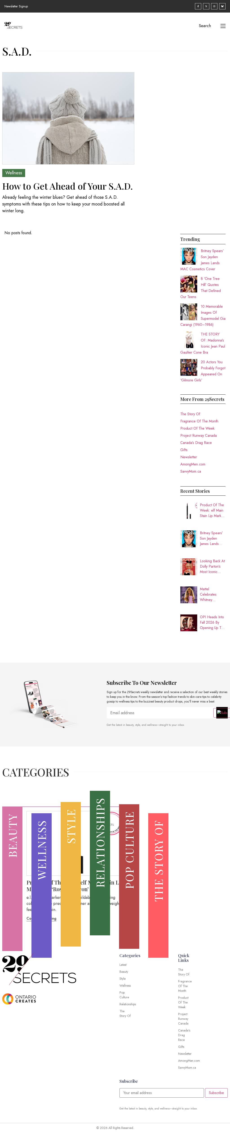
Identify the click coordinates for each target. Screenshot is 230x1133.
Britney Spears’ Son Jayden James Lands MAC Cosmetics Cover (212, 538)
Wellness (13, 173)
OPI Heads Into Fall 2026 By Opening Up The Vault (212, 622)
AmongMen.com (192, 464)
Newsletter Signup (16, 6)
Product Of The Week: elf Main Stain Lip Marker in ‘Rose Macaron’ (212, 510)
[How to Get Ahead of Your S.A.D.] (68, 118)
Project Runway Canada (198, 435)
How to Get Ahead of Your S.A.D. (67, 186)
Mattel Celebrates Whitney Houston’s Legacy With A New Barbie (211, 594)
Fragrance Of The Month (199, 421)
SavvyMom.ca (190, 471)
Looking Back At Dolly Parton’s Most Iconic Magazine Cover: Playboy (212, 566)
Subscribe (216, 1092)
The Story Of (190, 414)
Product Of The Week (197, 428)
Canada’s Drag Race (196, 442)
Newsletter (188, 457)
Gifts (184, 449)
